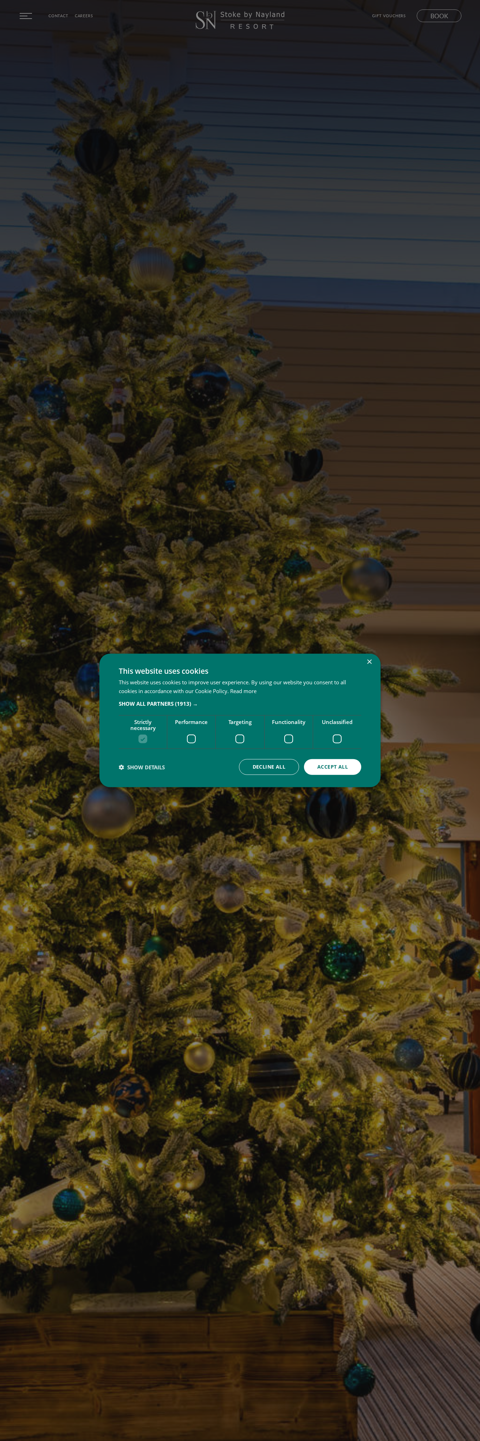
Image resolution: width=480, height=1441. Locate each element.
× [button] (369, 662)
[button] (240, 704)
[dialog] (240, 721)
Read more (243, 691)
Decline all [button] (269, 767)
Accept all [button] (332, 767)
